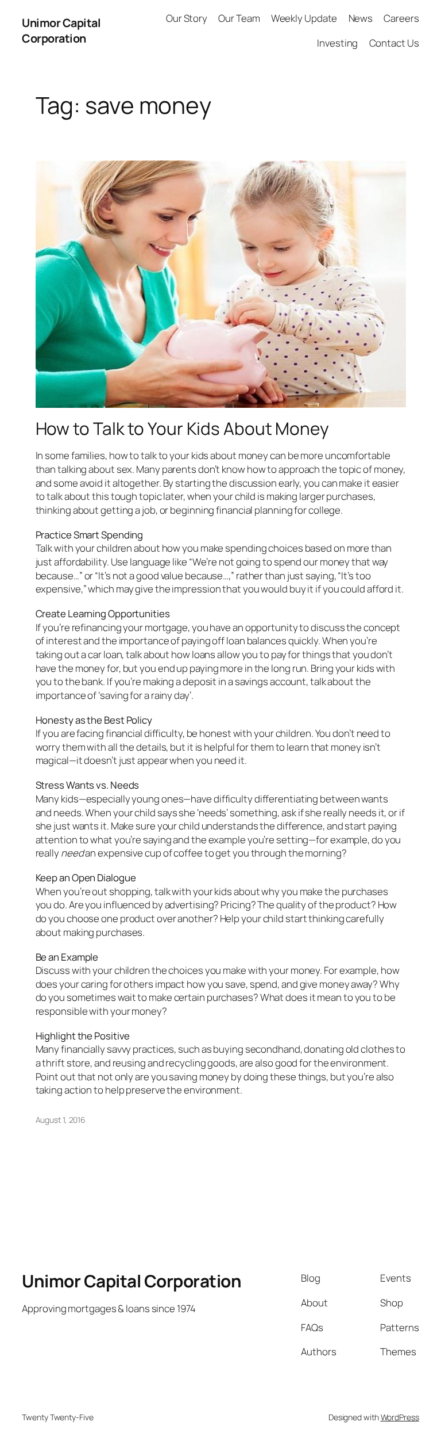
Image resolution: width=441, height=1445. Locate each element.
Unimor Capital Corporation (61, 31)
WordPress (400, 1417)
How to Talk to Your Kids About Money (182, 428)
